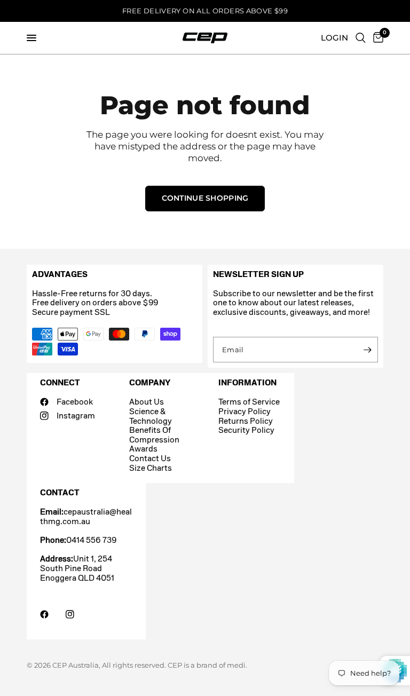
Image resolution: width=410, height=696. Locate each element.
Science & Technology (150, 416)
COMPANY (149, 382)
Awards (143, 449)
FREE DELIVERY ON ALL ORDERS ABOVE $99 (205, 10)
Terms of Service (249, 402)
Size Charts (150, 468)
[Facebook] (52, 614)
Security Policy (246, 430)
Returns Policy (245, 421)
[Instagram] (77, 614)
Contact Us (150, 458)
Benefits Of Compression (154, 435)
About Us (146, 402)
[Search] (360, 38)
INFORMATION (247, 382)
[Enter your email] (367, 349)
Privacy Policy (244, 411)
